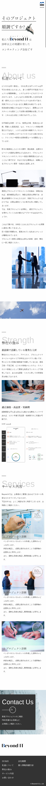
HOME (5, 761)
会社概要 (22, 761)
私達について (8, 765)
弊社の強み (7, 769)
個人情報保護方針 (26, 765)
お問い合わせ (8, 778)
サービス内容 (8, 773)
